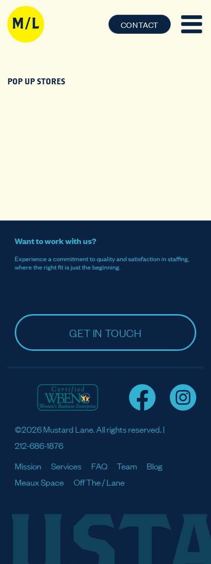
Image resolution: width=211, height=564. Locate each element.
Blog (154, 465)
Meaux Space (39, 482)
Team (127, 465)
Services (66, 465)
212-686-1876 (39, 445)
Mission (28, 465)
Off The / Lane (99, 482)
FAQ (99, 465)
